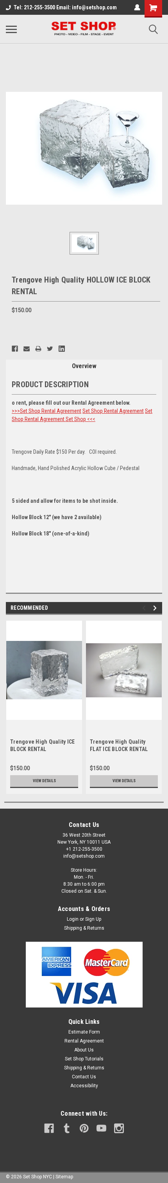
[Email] (26, 349)
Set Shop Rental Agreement (113, 411)
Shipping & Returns (84, 928)
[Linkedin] (62, 349)
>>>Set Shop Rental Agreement (46, 411)
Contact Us (84, 1076)
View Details (44, 781)
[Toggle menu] (11, 29)
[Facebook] (15, 349)
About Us (84, 1050)
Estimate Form (84, 1032)
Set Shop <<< (80, 419)
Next (156, 608)
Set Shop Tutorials (84, 1059)
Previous (145, 608)
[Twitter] (50, 349)
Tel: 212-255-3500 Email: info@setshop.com (65, 7)
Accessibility (84, 1085)
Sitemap (64, 1176)
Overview (84, 366)
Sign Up (93, 919)
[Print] (38, 349)
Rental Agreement (84, 1041)
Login (73, 919)
